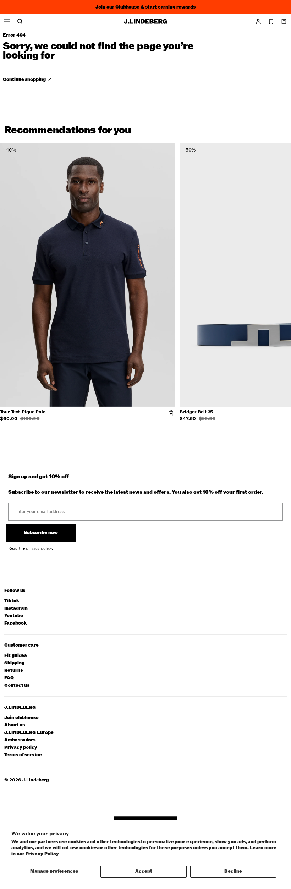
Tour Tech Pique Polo (23, 412)
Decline (233, 871)
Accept (143, 871)
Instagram (16, 608)
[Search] (19, 21)
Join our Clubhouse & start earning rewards (145, 7)
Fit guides (15, 655)
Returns (13, 670)
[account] (258, 21)
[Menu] (7, 21)
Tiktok (11, 601)
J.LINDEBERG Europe (29, 732)
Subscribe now (41, 532)
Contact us (16, 685)
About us (14, 725)
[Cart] (284, 21)
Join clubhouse (21, 717)
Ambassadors (19, 740)
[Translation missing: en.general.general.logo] (145, 21)
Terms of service (23, 755)
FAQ (9, 678)
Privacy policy (20, 747)
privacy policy (39, 548)
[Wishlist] (271, 22)
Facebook (15, 623)
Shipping (14, 663)
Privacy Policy (42, 854)
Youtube (13, 616)
